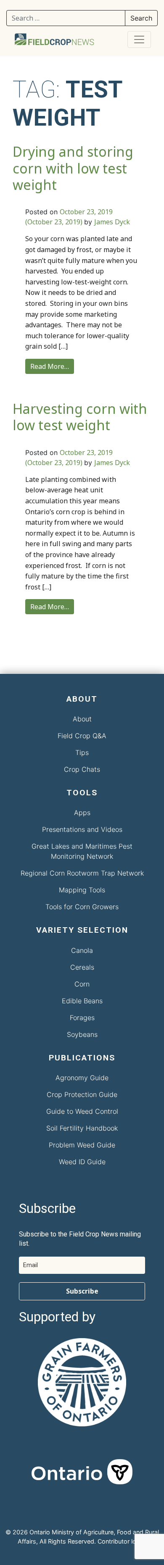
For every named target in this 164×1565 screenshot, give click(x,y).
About (82, 719)
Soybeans (82, 1034)
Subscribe (82, 1291)
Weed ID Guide (82, 1161)
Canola (82, 950)
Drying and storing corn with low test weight (73, 168)
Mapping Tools (82, 890)
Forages (82, 1017)
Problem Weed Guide (82, 1145)
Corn (82, 984)
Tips (82, 752)
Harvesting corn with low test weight (80, 417)
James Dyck (112, 221)
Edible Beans (82, 1001)
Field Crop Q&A (82, 735)
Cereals (82, 967)
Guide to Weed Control (82, 1111)
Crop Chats (82, 769)
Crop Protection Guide (82, 1094)
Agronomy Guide (82, 1077)
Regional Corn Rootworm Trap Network (82, 873)
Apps (82, 812)
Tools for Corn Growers (82, 906)
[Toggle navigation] (139, 39)
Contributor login (121, 1541)
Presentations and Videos (82, 829)
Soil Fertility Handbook (82, 1128)
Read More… (49, 366)
